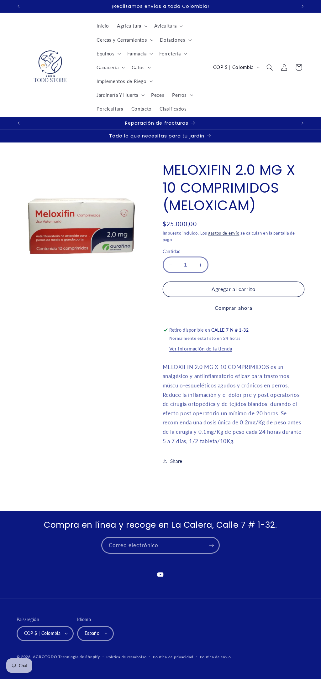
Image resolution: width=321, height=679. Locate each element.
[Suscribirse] (211, 545)
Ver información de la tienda (200, 348)
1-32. (267, 525)
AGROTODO (45, 657)
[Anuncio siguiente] (302, 6)
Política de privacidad (173, 657)
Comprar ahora (233, 308)
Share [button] (176, 461)
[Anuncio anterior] (18, 6)
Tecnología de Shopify (79, 657)
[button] (131, 26)
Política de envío (215, 657)
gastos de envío (223, 233)
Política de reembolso (126, 657)
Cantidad (172, 251)
